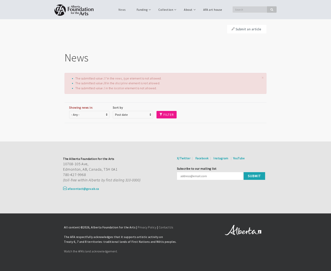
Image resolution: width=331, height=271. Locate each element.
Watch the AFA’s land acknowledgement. (91, 251)
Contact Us (166, 227)
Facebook (202, 158)
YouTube (239, 158)
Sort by (118, 107)
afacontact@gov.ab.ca (83, 189)
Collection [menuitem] (163, 11)
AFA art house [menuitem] (212, 10)
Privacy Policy (147, 227)
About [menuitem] (185, 11)
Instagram (220, 158)
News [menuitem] (122, 10)
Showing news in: (81, 107)
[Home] (75, 9)
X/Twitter (183, 158)
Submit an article (248, 29)
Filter (168, 114)
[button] (263, 78)
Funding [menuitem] (140, 11)
